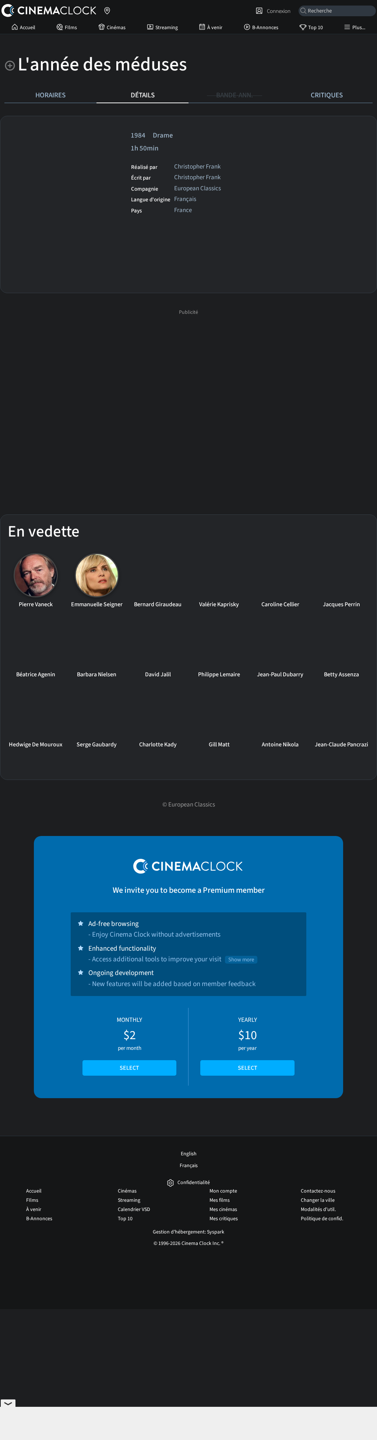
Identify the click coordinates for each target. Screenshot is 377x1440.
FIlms (71, 27)
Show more (241, 960)
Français (189, 1166)
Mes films (219, 1200)
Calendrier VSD (134, 1209)
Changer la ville (318, 1200)
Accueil (27, 27)
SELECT (129, 1068)
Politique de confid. (322, 1218)
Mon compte (223, 1191)
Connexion (277, 11)
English (189, 1154)
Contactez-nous (318, 1191)
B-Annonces (265, 27)
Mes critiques (223, 1218)
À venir (214, 27)
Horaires (50, 95)
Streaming (166, 27)
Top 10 (315, 27)
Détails (143, 95)
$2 (129, 1044)
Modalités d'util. (318, 1209)
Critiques (327, 95)
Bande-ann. (234, 95)
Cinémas (116, 27)
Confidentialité (193, 1182)
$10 (247, 1044)
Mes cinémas (223, 1209)
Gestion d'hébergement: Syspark (188, 1232)
